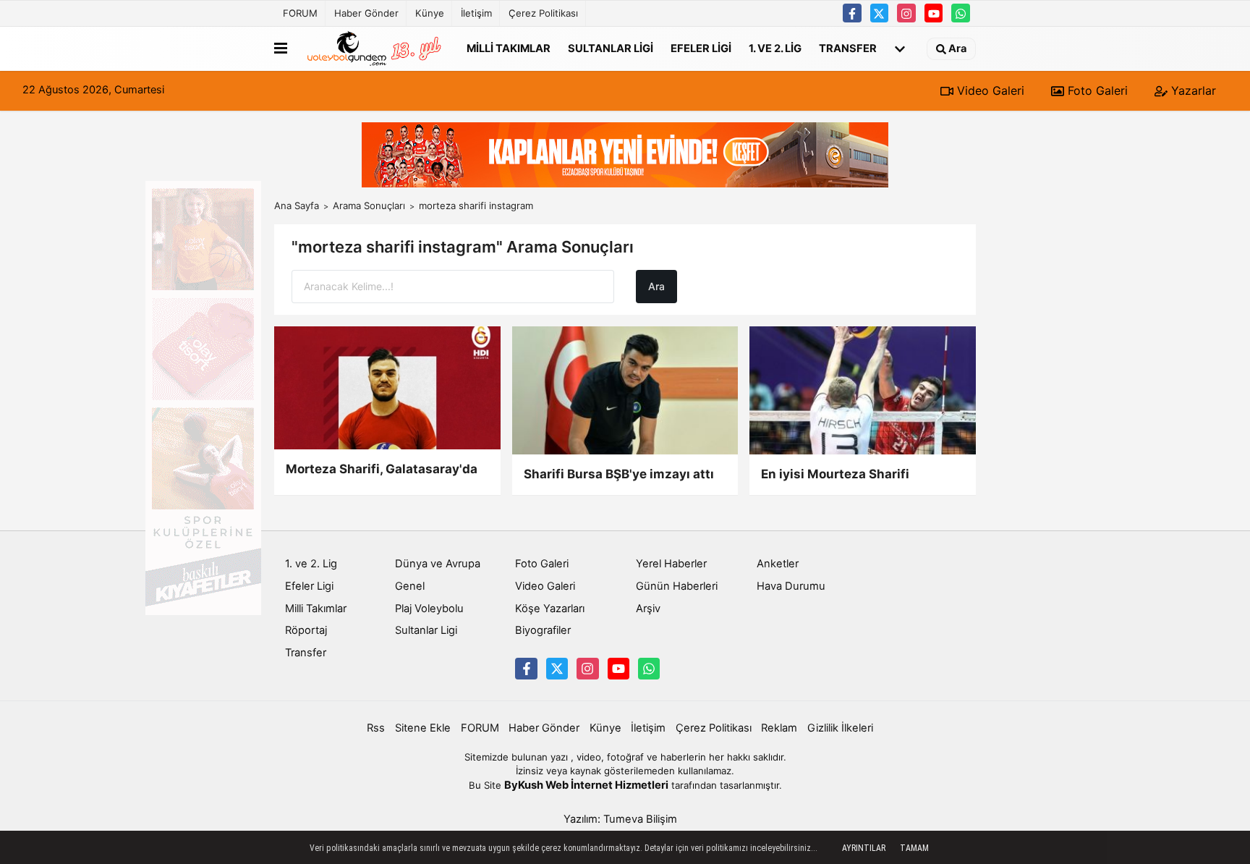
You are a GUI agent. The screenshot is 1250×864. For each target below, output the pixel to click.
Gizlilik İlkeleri (840, 727)
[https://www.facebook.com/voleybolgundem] (852, 13)
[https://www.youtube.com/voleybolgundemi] (933, 13)
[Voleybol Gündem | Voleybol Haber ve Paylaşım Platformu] (374, 48)
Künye (429, 13)
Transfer (848, 47)
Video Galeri (988, 90)
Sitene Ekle (423, 727)
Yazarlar (1192, 90)
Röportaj (306, 630)
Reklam (779, 727)
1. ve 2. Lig (775, 47)
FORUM (300, 13)
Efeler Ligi (701, 47)
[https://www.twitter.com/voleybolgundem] (879, 13)
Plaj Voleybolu (429, 608)
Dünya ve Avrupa (437, 563)
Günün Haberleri (677, 586)
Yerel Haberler (671, 563)
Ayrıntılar (863, 848)
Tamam (914, 848)
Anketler (778, 563)
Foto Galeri (1096, 90)
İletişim (476, 13)
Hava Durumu (791, 586)
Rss (376, 727)
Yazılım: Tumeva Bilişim (620, 819)
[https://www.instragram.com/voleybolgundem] (906, 13)
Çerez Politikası (543, 13)
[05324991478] (960, 13)
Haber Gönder (366, 13)
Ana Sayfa (296, 205)
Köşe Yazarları (549, 608)
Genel (410, 586)
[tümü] (899, 48)
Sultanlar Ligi (610, 47)
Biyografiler (543, 630)
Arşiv (648, 608)
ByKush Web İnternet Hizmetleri (586, 785)
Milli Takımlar (508, 47)
